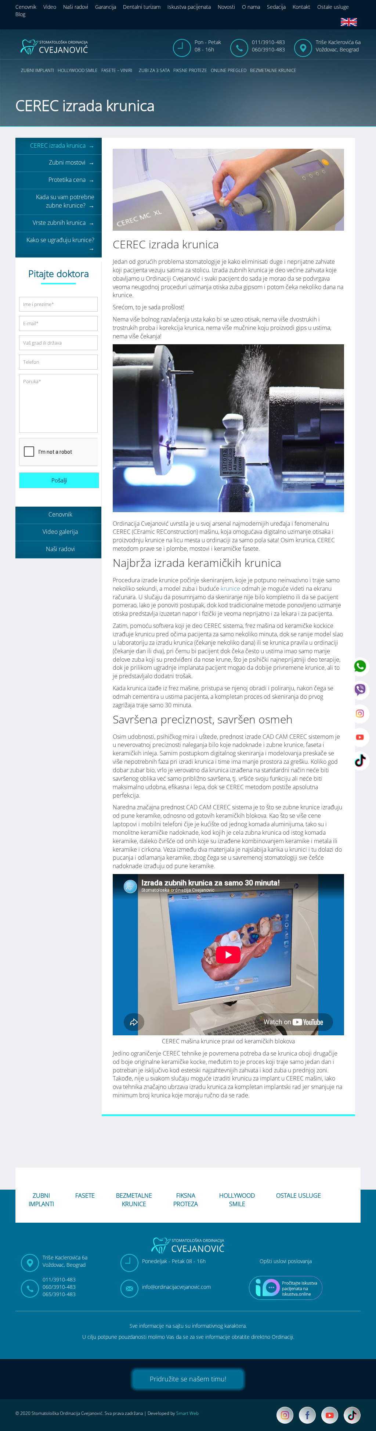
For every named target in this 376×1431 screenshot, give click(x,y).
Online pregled (228, 70)
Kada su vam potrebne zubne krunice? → (65, 201)
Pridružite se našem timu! (188, 1378)
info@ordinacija (176, 1286)
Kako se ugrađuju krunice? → (60, 244)
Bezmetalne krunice (273, 70)
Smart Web (187, 1413)
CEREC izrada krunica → (62, 145)
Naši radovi (75, 6)
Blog (20, 14)
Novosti (226, 6)
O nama (251, 6)
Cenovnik (25, 6)
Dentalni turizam (141, 6)
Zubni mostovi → (71, 162)
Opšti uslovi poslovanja (286, 1261)
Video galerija (60, 532)
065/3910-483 (59, 1294)
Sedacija (276, 6)
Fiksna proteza (185, 1198)
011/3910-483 (268, 42)
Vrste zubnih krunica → (63, 223)
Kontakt (301, 6)
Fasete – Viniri (116, 70)
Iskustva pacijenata (189, 6)
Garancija (105, 6)
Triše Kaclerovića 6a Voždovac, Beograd (338, 46)
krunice (230, 589)
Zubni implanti (37, 70)
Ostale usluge (333, 6)
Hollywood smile (78, 70)
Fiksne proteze (190, 70)
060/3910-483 (268, 49)
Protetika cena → (71, 180)
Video (49, 6)
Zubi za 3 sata (154, 70)
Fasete (85, 1195)
